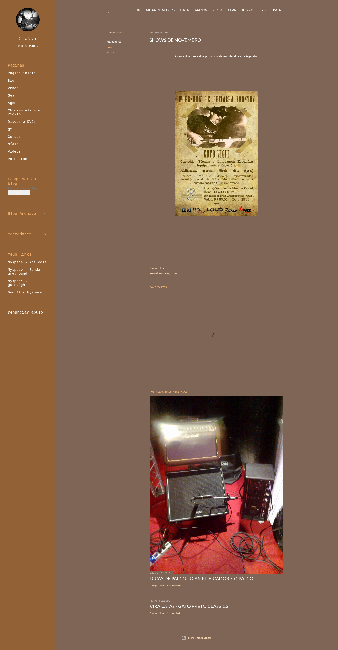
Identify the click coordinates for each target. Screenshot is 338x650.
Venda (217, 10)
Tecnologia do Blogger (200, 637)
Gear (232, 10)
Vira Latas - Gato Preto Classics (189, 606)
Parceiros (17, 159)
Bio (137, 10)
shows (110, 52)
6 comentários (174, 585)
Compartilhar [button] (115, 32)
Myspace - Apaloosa (27, 262)
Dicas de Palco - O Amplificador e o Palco (201, 578)
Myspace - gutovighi (17, 283)
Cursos (14, 137)
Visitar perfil (28, 45)
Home (125, 10)
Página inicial (23, 73)
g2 (10, 129)
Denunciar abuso (25, 312)
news (110, 47)
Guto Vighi (28, 38)
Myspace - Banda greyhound (24, 272)
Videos (14, 152)
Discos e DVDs (254, 10)
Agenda (201, 10)
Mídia (13, 144)
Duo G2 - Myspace (25, 292)
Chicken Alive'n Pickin (167, 10)
